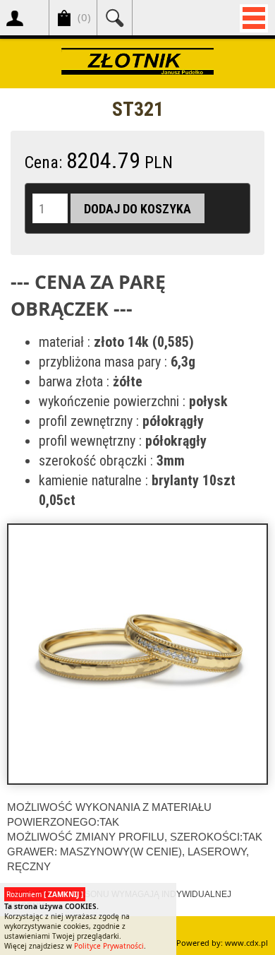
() (84, 17)
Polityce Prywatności (109, 946)
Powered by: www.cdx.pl (222, 942)
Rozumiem (44, 894)
